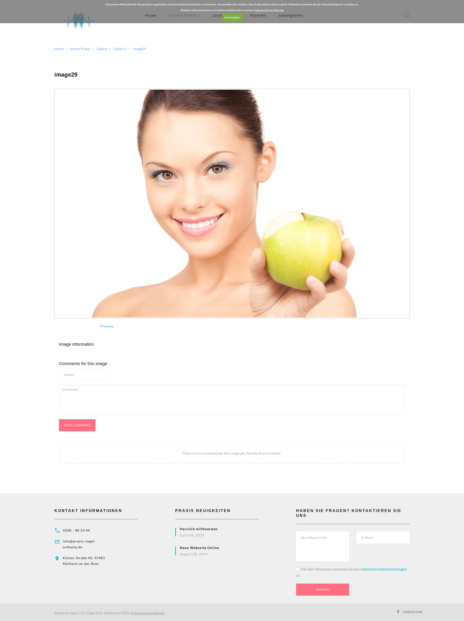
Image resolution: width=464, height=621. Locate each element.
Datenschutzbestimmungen (384, 569)
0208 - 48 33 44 (76, 530)
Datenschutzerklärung (268, 10)
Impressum (406, 611)
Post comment (77, 425)
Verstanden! (232, 17)
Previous (107, 326)
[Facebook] (398, 611)
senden (322, 589)
